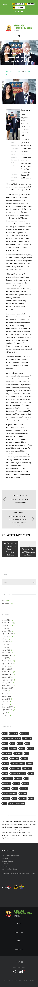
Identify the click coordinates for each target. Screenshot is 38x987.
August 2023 (6, 642)
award (5, 743)
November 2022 (7, 655)
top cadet (23, 793)
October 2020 (6, 677)
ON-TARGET (6, 603)
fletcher (5, 763)
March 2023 (6, 650)
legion (5, 768)
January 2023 (6, 653)
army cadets (27, 738)
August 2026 (6, 620)
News (3, 601)
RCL (26, 778)
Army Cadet (24, 733)
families (24, 758)
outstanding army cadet (18, 773)
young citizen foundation (17, 803)
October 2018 (6, 696)
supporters (6, 788)
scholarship (6, 783)
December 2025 (7, 623)
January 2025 (6, 631)
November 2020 (7, 674)
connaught (18, 753)
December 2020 (7, 672)
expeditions (15, 758)
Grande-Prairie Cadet (18, 763)
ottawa (5, 773)
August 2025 (6, 626)
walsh (31, 798)
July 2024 (5, 639)
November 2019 (7, 688)
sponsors (25, 783)
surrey (15, 788)
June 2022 (5, 658)
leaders (30, 763)
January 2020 (6, 683)
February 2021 (7, 669)
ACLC (4, 733)
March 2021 (6, 666)
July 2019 (5, 691)
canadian (13, 748)
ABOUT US (19, 932)
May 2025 (5, 628)
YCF (4, 803)
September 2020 (7, 680)
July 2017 (5, 713)
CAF (27, 743)
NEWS (19, 941)
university (6, 798)
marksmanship (15, 768)
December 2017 (7, 707)
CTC (27, 753)
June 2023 (5, 645)
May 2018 (5, 704)
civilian (22, 748)
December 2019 (7, 685)
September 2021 (7, 664)
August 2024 (6, 636)
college (31, 748)
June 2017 (5, 715)
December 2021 (7, 661)
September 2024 (7, 634)
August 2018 (6, 699)
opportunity (27, 768)
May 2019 (5, 694)
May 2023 (5, 647)
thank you (24, 788)
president (18, 778)
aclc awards (14, 733)
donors (5, 758)
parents (31, 773)
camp (5, 748)
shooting (16, 783)
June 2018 (5, 702)
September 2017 (7, 710)
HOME (19, 923)
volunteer (22, 798)
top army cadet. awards (9, 793)
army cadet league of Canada (11, 738)
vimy (14, 798)
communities (7, 753)
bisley (12, 743)
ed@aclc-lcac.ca (12, 869)
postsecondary (7, 778)
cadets (20, 743)
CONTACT (19, 949)
